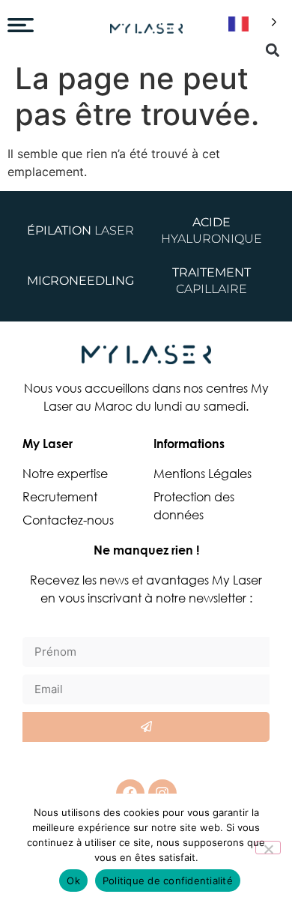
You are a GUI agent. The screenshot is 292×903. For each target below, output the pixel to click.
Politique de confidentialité (168, 881)
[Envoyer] (146, 727)
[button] (272, 49)
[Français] (250, 24)
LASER (80, 230)
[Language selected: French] (250, 24)
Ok (73, 881)
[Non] (268, 847)
